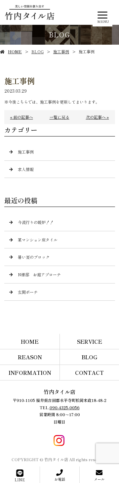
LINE (20, 479)
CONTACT (89, 372)
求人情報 (26, 169)
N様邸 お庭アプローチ (39, 274)
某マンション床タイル (38, 239)
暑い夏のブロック (34, 257)
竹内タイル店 (59, 392)
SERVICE (89, 341)
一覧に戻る (59, 117)
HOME (15, 51)
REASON (30, 357)
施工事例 (61, 51)
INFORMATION (30, 372)
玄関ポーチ (28, 292)
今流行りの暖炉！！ (36, 222)
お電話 (59, 479)
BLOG (37, 51)
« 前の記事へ (21, 117)
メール (99, 479)
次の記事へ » (97, 117)
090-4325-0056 (65, 407)
